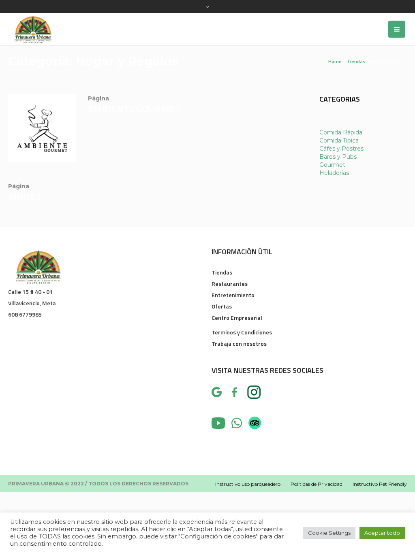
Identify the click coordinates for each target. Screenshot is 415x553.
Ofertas (222, 306)
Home (335, 61)
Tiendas (356, 61)
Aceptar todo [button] (382, 533)
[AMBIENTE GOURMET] (42, 128)
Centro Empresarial (237, 317)
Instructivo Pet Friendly (380, 484)
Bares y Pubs (338, 156)
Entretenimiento (233, 295)
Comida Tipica (339, 140)
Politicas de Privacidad (316, 484)
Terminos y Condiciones (242, 332)
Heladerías (334, 173)
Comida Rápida (340, 132)
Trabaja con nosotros (239, 343)
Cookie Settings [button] (329, 533)
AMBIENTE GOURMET (134, 108)
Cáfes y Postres (341, 148)
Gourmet (332, 164)
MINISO (24, 196)
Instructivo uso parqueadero (247, 484)
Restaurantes (230, 283)
